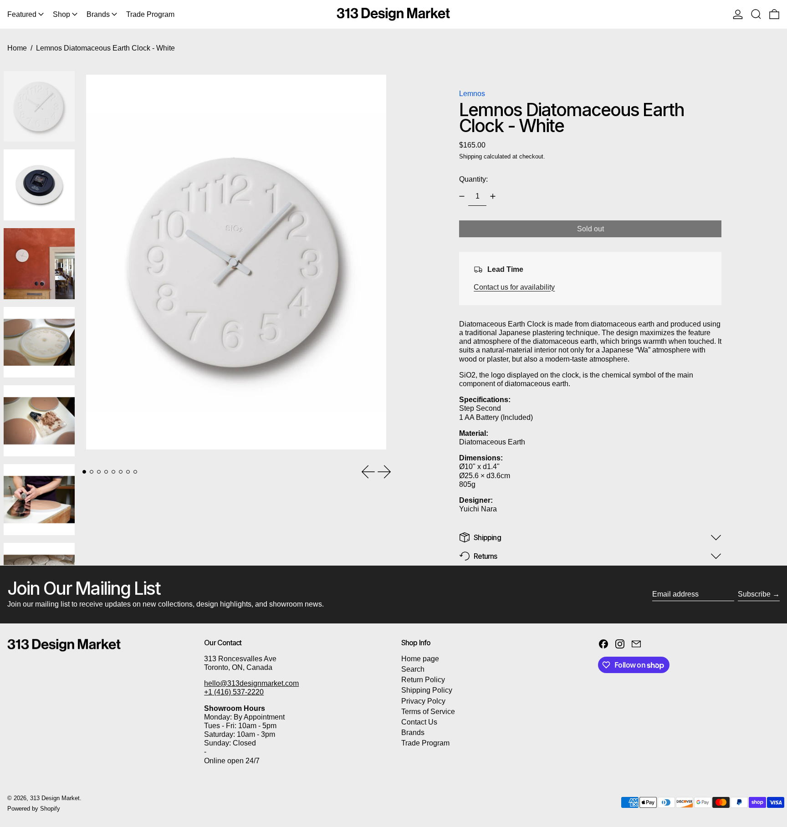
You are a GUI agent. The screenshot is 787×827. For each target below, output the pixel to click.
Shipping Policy (426, 690)
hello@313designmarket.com (251, 683)
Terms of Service (428, 711)
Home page (420, 659)
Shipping (470, 156)
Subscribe (754, 594)
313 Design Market (55, 798)
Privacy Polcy (423, 701)
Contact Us (419, 722)
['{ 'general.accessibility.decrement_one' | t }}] (461, 196)
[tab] (84, 472)
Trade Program (425, 743)
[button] (756, 14)
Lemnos (472, 93)
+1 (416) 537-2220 (234, 692)
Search (412, 669)
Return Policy (423, 680)
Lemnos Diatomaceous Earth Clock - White (105, 48)
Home (17, 48)
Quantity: (473, 179)
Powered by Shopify (33, 808)
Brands (412, 732)
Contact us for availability (514, 287)
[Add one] (492, 196)
